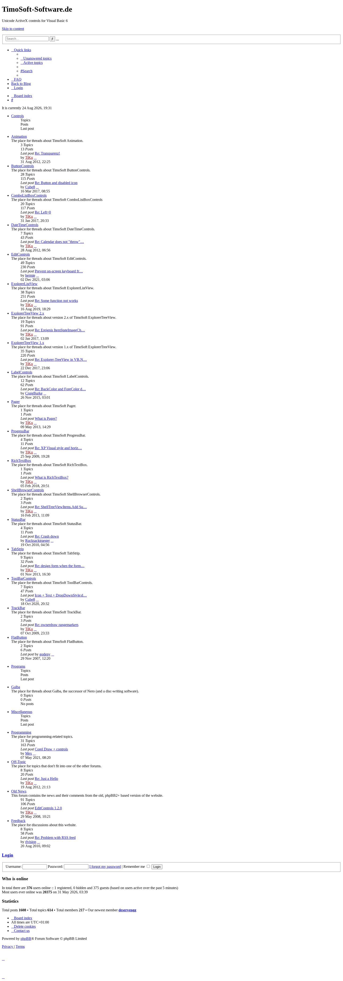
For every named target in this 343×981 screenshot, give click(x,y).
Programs (18, 666)
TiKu (29, 157)
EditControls (20, 254)
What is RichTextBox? (51, 477)
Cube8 (30, 187)
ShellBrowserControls (27, 490)
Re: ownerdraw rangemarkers (56, 625)
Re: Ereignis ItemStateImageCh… (60, 330)
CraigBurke (33, 393)
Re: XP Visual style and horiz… (58, 448)
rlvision (30, 842)
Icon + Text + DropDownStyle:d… (61, 595)
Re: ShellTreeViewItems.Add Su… (61, 507)
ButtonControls (22, 166)
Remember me (134, 867)
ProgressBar (20, 431)
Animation (19, 136)
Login (7, 855)
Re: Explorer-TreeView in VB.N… (61, 360)
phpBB (26, 939)
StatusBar (18, 519)
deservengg (127, 910)
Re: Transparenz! (47, 153)
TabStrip (17, 549)
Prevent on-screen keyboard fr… (59, 271)
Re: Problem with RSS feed (55, 838)
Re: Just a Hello (46, 779)
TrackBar (18, 608)
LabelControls (21, 372)
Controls (17, 116)
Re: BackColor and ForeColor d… (60, 389)
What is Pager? (46, 418)
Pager (15, 402)
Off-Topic (18, 762)
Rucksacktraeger (37, 541)
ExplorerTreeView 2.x (27, 313)
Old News (18, 791)
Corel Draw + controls (51, 749)
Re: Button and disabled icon (56, 183)
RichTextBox (21, 461)
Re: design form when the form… (59, 566)
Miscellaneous (21, 712)
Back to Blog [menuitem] (21, 84)
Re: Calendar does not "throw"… (59, 242)
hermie (30, 275)
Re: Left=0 (43, 212)
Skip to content (13, 29)
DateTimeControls (24, 225)
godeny (44, 654)
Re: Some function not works (56, 301)
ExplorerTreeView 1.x (27, 343)
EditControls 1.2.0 (48, 808)
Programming (21, 732)
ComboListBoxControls (29, 195)
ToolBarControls (23, 578)
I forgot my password (105, 867)
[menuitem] (36, 58)
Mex (28, 753)
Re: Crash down (47, 536)
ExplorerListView (24, 284)
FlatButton (19, 637)
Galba (15, 687)
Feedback (18, 821)
